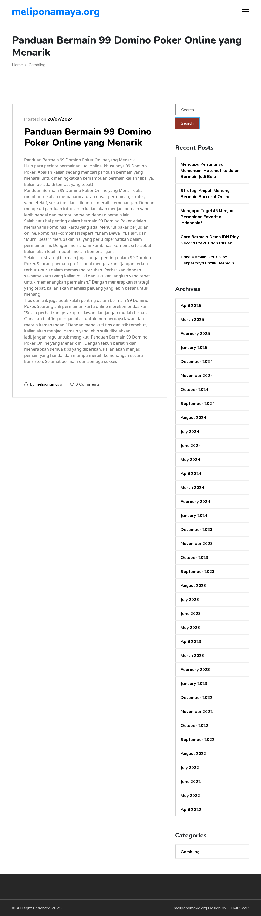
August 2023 (193, 585)
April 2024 (191, 473)
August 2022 (193, 753)
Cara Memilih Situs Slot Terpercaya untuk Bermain (207, 259)
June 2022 (191, 781)
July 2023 (190, 599)
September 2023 (198, 571)
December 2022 (197, 697)
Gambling (190, 851)
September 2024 (198, 403)
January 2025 (194, 347)
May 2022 (190, 795)
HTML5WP (238, 907)
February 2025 (195, 333)
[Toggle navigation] (245, 11)
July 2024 (190, 431)
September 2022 (198, 739)
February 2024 (195, 501)
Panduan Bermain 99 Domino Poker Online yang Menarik (87, 137)
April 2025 (191, 305)
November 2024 (197, 375)
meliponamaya (49, 384)
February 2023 (195, 669)
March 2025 (192, 319)
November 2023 (197, 543)
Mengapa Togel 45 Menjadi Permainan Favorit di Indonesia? (207, 216)
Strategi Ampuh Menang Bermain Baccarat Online (206, 193)
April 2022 (191, 809)
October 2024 (194, 389)
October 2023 (194, 557)
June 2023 (191, 613)
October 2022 (194, 725)
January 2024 (194, 515)
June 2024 (191, 445)
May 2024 (190, 459)
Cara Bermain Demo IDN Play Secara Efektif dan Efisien (210, 239)
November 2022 (197, 711)
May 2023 (190, 627)
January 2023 (194, 683)
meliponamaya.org (41, 12)
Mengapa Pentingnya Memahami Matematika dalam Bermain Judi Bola (211, 170)
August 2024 (193, 417)
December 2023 (197, 529)
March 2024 (192, 487)
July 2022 (190, 767)
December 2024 (197, 361)
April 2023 (191, 641)
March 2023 (192, 655)
